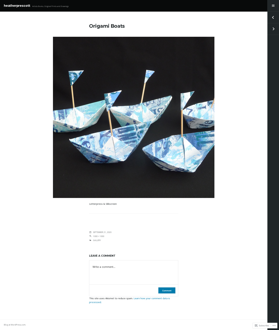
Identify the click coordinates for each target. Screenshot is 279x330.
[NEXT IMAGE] (273, 29)
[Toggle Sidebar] (273, 6)
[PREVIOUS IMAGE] (273, 17)
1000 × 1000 (98, 236)
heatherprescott (17, 6)
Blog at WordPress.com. (15, 324)
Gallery (97, 240)
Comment (166, 290)
